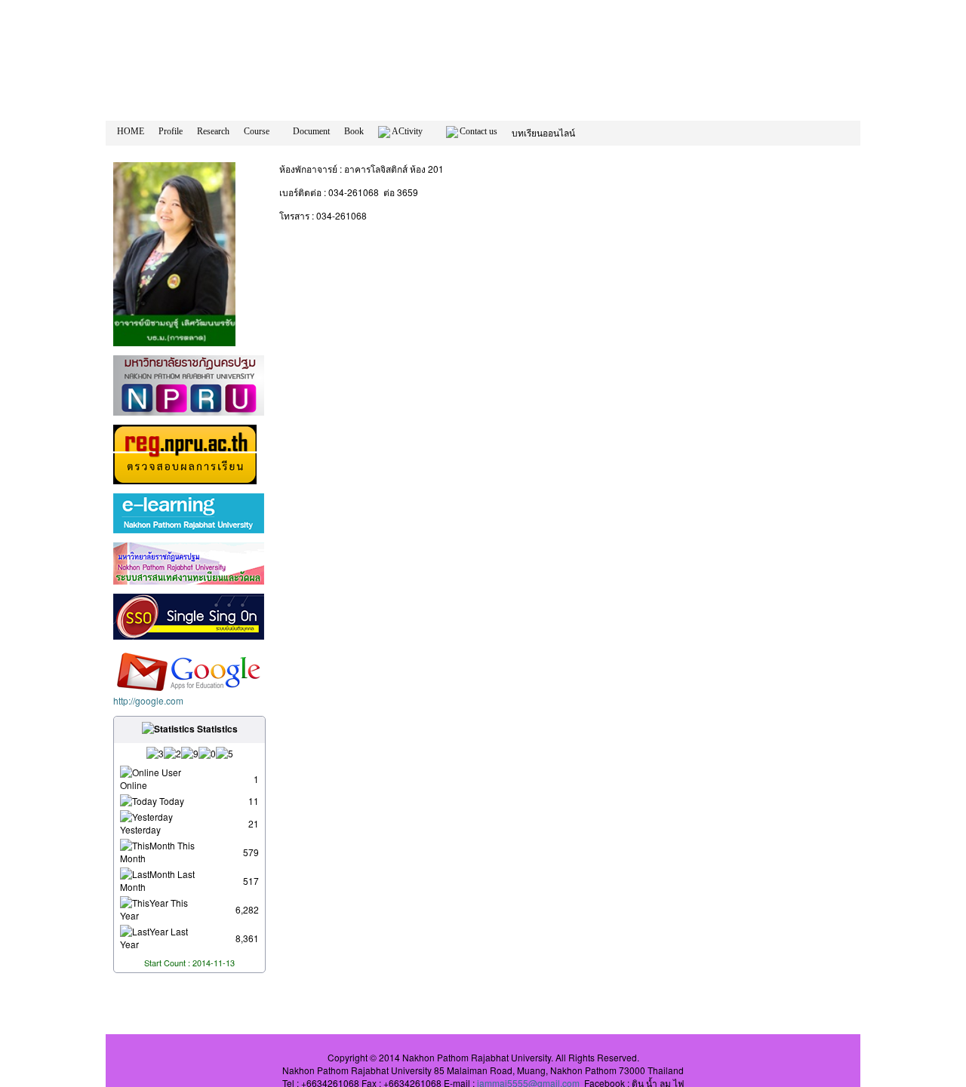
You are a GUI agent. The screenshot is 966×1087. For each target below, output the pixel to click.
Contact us (478, 131)
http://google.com (148, 700)
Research (213, 131)
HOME (130, 131)
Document (311, 131)
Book (354, 131)
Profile (170, 131)
